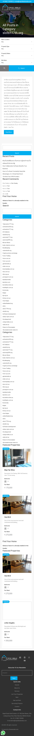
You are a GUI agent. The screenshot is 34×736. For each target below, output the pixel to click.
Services (17, 691)
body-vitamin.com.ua (9, 245)
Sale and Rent (17, 700)
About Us (17, 688)
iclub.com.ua (6, 266)
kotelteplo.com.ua (8, 287)
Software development (9, 314)
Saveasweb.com (13, 729)
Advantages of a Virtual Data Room (13, 174)
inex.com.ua (6, 271)
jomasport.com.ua (8, 277)
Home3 (17, 685)
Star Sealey (14, 183)
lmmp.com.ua (6, 298)
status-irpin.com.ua (8, 316)
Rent (17, 697)
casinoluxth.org (7, 250)
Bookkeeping (6, 248)
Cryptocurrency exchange (10, 253)
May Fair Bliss (9, 470)
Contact (17, 706)
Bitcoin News (6, 242)
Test (8, 186)
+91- (13, 718)
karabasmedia (7, 279)
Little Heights (9, 623)
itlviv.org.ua (6, 274)
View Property (17, 463)
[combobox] (17, 42)
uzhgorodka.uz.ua (8, 322)
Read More (9, 132)
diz (7, 194)
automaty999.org (7, 240)
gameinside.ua (7, 264)
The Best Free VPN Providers (11, 176)
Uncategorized (7, 319)
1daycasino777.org (8, 224)
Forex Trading (6, 256)
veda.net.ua (6, 324)
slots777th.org (7, 308)
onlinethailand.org (8, 303)
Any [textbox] (2, 42)
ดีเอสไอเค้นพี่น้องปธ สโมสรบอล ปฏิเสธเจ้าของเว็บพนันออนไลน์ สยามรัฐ (17, 162)
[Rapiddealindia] (11, 9)
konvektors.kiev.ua (8, 285)
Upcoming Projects (17, 703)
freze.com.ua (6, 258)
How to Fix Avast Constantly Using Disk (14, 171)
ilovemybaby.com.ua (8, 269)
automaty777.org (7, 237)
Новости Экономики (9, 327)
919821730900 (19, 718)
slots (4, 306)
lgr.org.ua (5, 295)
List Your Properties (17, 694)
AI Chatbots (6, 232)
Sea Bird (7, 517)
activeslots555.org (8, 226)
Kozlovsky (5, 290)
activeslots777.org (8, 229)
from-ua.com (6, 261)
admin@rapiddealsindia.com (19, 720)
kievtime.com (6, 282)
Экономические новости (10, 330)
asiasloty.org (6, 234)
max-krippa (6, 301)
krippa (4, 293)
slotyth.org (6, 311)
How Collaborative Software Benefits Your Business (15, 167)
